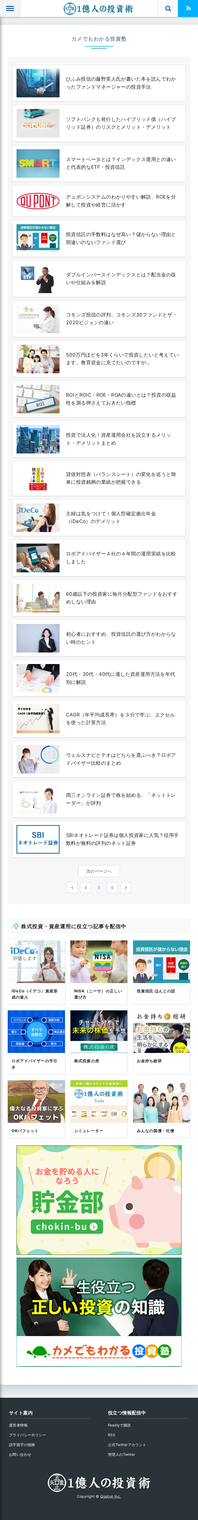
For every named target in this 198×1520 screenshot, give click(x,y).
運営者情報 (18, 1425)
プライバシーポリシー (27, 1435)
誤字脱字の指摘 (22, 1444)
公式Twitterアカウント (127, 1444)
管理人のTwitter (121, 1454)
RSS (111, 1435)
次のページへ (99, 871)
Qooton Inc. (110, 1496)
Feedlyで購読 (119, 1425)
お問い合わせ (20, 1454)
